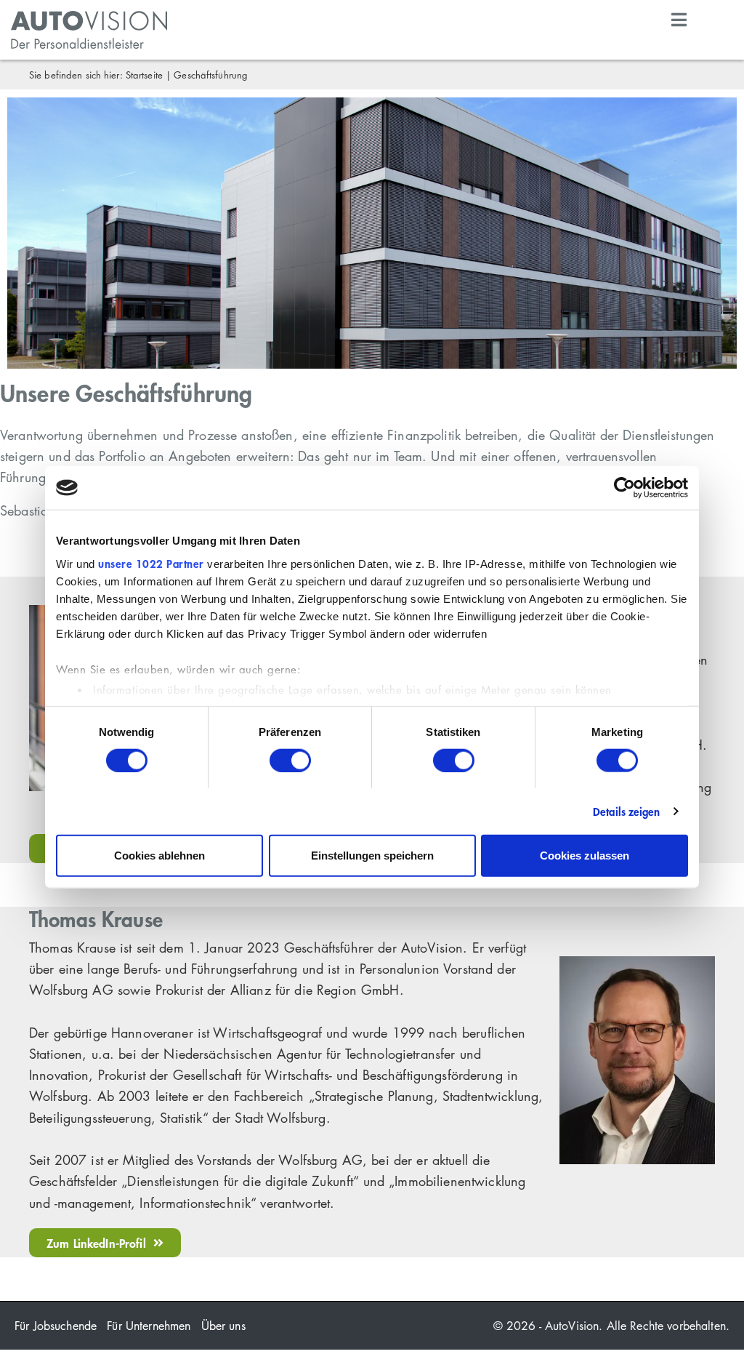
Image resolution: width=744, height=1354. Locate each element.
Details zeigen (626, 810)
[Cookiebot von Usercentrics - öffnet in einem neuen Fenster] (624, 488)
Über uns (223, 1326)
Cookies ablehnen (159, 855)
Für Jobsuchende (56, 1326)
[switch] (290, 760)
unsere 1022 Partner (151, 563)
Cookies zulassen (584, 855)
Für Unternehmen (148, 1326)
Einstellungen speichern (372, 855)
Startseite (144, 74)
